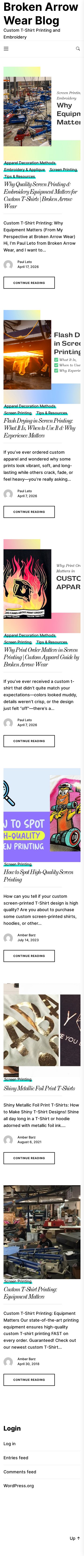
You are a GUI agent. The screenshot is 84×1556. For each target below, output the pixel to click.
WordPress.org (19, 1485)
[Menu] (6, 49)
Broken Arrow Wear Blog (41, 13)
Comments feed (20, 1471)
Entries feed (16, 1457)
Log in (10, 1443)
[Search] (77, 48)
